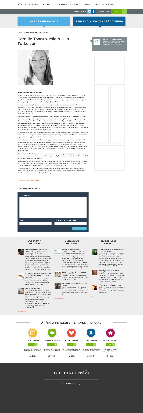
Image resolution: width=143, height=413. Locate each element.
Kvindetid (88, 4)
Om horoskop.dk (108, 4)
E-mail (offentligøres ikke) (65, 220)
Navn (21, 220)
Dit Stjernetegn (60, 4)
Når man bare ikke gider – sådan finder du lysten (111, 250)
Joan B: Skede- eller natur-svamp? (109, 271)
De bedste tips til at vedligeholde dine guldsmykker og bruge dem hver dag (38, 275)
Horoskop (47, 4)
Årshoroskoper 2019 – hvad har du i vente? (75, 284)
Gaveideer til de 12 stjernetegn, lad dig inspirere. (74, 273)
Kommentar (24, 195)
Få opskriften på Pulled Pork (110, 285)
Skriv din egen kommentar (28, 180)
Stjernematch (76, 4)
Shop (97, 4)
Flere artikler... (22, 311)
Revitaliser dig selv (32, 289)
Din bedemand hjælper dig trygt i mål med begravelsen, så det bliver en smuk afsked (38, 251)
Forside (20, 33)
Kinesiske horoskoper (70, 249)
